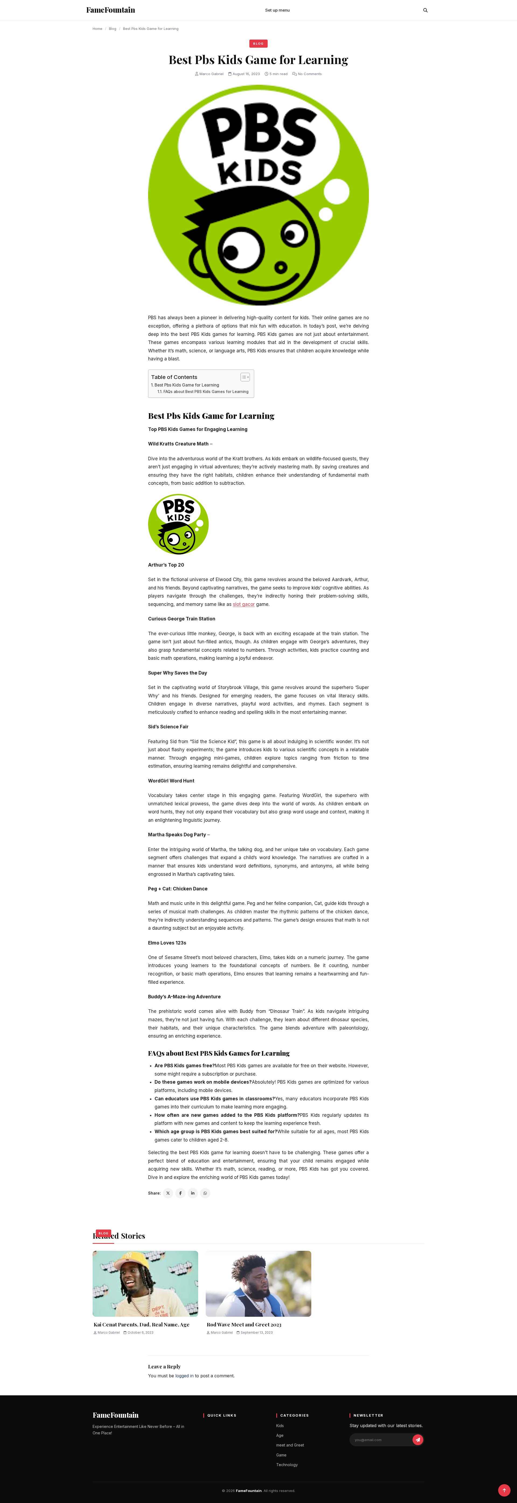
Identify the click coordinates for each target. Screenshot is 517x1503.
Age (280, 1435)
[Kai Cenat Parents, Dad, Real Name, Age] (145, 1284)
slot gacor (244, 604)
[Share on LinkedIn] (193, 1193)
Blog (112, 28)
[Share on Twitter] (168, 1193)
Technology (287, 1464)
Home (97, 28)
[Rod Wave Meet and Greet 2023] (258, 1284)
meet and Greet (290, 1445)
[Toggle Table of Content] (242, 377)
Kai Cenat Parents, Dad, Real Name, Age (142, 1324)
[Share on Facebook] (180, 1193)
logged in (184, 1375)
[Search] (425, 10)
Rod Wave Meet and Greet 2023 (244, 1324)
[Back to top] (504, 1490)
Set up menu (277, 10)
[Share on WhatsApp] (205, 1193)
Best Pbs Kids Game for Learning (187, 385)
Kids (280, 1425)
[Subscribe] (418, 1439)
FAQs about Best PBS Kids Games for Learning (206, 391)
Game (281, 1455)
